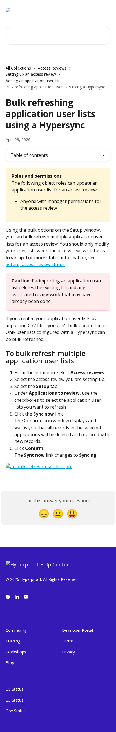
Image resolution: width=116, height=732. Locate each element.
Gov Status (16, 710)
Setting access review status (35, 264)
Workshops (16, 652)
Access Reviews (52, 68)
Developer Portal (77, 630)
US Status (14, 689)
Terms (68, 641)
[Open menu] (105, 10)
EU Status (14, 700)
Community (16, 630)
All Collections (18, 68)
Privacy (68, 652)
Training (13, 641)
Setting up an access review (31, 74)
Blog (10, 662)
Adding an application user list (33, 80)
